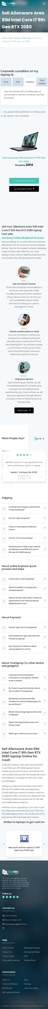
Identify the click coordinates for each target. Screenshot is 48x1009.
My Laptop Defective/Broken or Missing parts (24, 112)
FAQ (26, 956)
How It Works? (8, 948)
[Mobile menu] (44, 4)
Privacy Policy (30, 960)
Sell (10, 38)
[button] (7, 464)
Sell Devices (7, 988)
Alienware (26, 38)
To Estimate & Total (23, 189)
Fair (18, 82)
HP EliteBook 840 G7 (24, 476)
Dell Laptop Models (32, 952)
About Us (6, 980)
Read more (22, 410)
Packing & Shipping (32, 948)
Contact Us (6, 952)
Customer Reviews (10, 984)
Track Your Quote (31, 988)
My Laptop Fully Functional (16, 116)
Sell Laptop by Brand (10, 992)
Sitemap (27, 984)
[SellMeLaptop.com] (8, 5)
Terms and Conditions (11, 960)
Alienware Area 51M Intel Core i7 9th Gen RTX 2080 (24, 159)
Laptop (17, 38)
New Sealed (42, 82)
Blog (26, 980)
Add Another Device (25, 180)
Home (5, 38)
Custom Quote (8, 956)
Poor (6, 82)
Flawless (30, 82)
